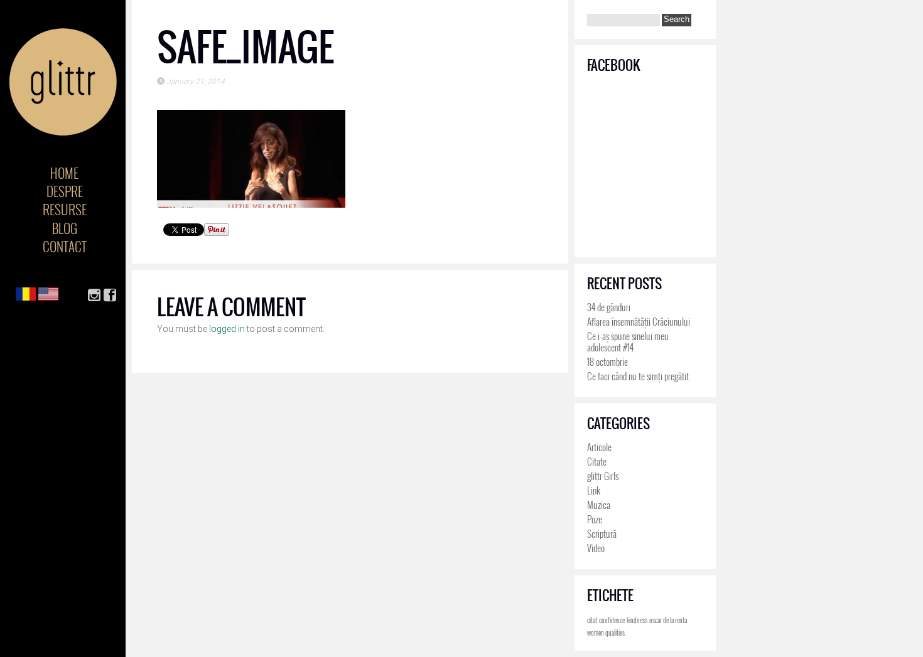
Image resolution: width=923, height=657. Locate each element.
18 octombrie (607, 361)
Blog (64, 228)
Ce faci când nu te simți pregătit (638, 376)
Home (64, 173)
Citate (597, 461)
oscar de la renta (668, 620)
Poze (594, 519)
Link (593, 490)
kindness (637, 620)
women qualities (606, 633)
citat (592, 620)
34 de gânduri (608, 307)
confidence (612, 620)
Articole (599, 447)
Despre (64, 191)
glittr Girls (602, 476)
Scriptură (602, 533)
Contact (65, 246)
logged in (227, 329)
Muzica (598, 504)
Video (596, 548)
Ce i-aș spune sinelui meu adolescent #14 (628, 341)
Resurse (65, 209)
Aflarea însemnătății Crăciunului (638, 321)
